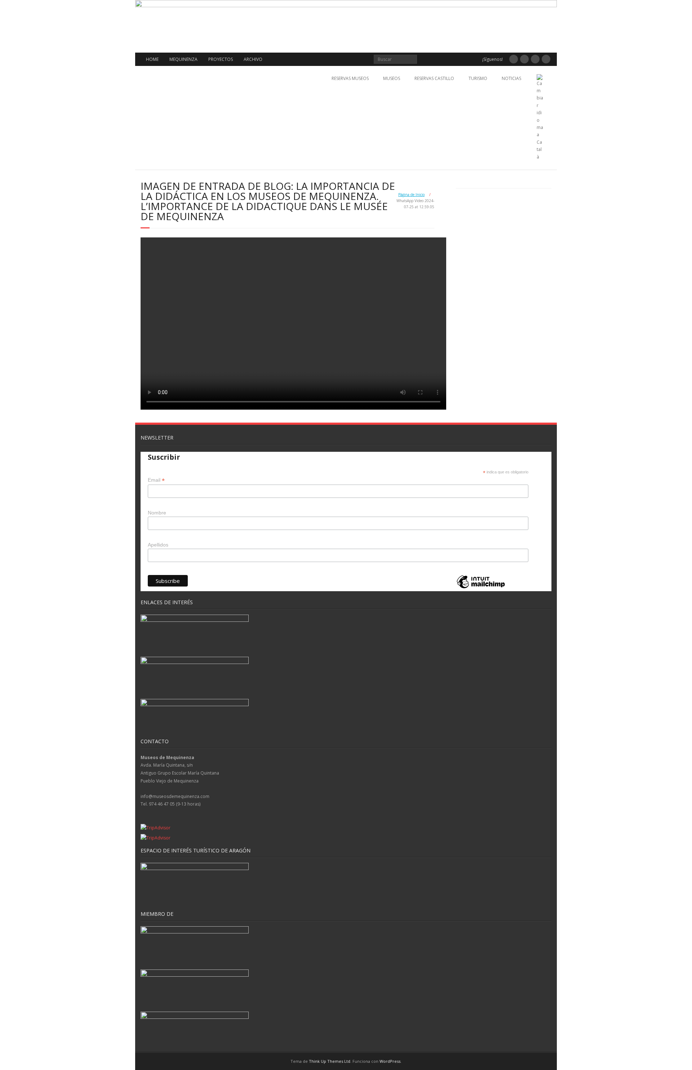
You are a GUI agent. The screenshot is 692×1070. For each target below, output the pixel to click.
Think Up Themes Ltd (329, 1061)
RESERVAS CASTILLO (434, 78)
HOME (152, 59)
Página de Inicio (411, 194)
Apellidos (158, 545)
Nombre (157, 513)
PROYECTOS (220, 59)
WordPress (390, 1061)
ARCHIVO (253, 59)
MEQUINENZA (183, 59)
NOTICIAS (511, 78)
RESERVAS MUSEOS (350, 78)
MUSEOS (391, 78)
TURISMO (478, 78)
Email (156, 480)
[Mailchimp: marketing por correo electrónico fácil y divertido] (480, 588)
